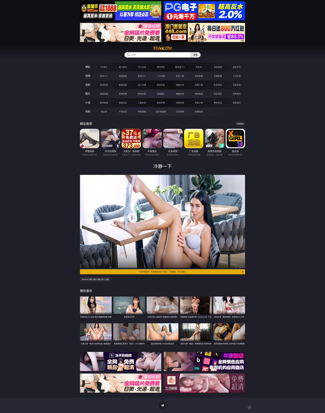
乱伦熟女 (218, 84)
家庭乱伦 (123, 102)
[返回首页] (249, 407)
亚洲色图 (123, 93)
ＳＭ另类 (237, 76)
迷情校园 (180, 102)
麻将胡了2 (179, 67)
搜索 (195, 54)
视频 (87, 76)
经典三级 (199, 84)
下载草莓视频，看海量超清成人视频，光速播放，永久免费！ (162, 271)
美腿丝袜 (180, 93)
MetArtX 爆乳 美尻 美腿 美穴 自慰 (95, 279)
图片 (87, 93)
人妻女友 (142, 102)
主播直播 (218, 76)
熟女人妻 (180, 76)
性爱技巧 (237, 102)
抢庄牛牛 (237, 67)
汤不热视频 (161, 111)
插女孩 (104, 111)
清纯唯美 (199, 93)
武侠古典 (161, 102)
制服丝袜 (180, 84)
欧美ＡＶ (142, 76)
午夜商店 (123, 111)
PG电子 (104, 67)
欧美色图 (142, 93)
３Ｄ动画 (161, 76)
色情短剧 (199, 111)
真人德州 (123, 67)
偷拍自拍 (123, 84)
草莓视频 (142, 111)
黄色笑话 (218, 102)
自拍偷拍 (123, 76)
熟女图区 (218, 93)
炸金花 (199, 67)
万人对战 (142, 67)
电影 (87, 85)
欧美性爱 (161, 84)
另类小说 (199, 102)
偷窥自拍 (104, 93)
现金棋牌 (218, 67)
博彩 (87, 67)
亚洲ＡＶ (104, 76)
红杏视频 (180, 111)
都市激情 (104, 102)
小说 (87, 102)
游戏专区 (161, 67)
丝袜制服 (199, 76)
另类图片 (237, 93)
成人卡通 (142, 84)
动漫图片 (161, 93)
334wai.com (162, 48)
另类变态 (237, 84)
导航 (87, 111)
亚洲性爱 (104, 84)
